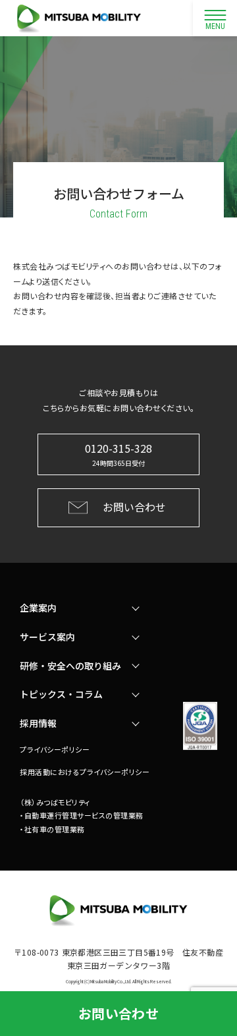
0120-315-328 (118, 453)
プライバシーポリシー (55, 749)
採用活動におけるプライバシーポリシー (84, 771)
